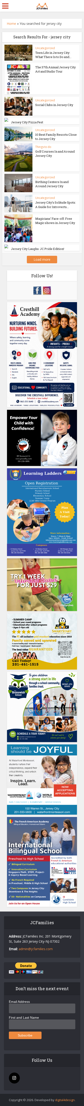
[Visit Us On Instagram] (47, 290)
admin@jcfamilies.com (36, 949)
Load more (42, 259)
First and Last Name (24, 1017)
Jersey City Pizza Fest (27, 122)
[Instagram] (14, 1078)
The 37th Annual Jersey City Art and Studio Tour (55, 69)
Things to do (43, 147)
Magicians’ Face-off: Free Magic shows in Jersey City (55, 220)
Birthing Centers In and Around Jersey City (52, 184)
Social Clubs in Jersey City (54, 105)
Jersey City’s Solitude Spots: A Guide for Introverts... (55, 204)
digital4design (65, 1100)
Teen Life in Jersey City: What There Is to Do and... (53, 55)
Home (11, 23)
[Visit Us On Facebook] (37, 290)
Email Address (19, 1001)
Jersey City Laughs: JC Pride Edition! (37, 249)
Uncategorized (45, 48)
